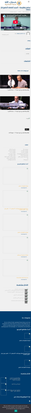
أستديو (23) (26, 160)
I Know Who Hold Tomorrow (22, 278)
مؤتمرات (27, 53)
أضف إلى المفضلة (6, 34)
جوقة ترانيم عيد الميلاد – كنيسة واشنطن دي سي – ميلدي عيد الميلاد (14, 379)
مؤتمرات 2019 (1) (12, 151)
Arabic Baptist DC (21, 34)
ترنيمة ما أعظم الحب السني (23, 232)
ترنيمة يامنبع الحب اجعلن (23, 186)
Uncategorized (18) (12, 160)
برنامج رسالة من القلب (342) (10, 157)
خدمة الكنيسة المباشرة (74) (22, 154)
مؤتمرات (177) (13, 152)
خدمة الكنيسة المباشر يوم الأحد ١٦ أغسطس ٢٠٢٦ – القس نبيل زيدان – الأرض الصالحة (16, 209)
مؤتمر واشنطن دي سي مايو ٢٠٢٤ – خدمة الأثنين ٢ (18, 90)
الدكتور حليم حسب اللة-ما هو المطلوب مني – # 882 (13, 390)
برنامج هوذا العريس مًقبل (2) (23, 157)
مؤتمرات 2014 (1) (24, 152)
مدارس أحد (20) (12, 149)
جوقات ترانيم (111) (12, 154)
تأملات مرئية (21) (12, 155)
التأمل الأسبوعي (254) (11, 158)
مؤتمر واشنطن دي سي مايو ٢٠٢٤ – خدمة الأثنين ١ (18, 111)
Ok (16, 410)
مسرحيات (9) (25, 149)
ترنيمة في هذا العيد (16, 384)
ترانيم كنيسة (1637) (24, 155)
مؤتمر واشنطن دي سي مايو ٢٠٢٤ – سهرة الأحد (19, 133)
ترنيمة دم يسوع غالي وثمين (22, 255)
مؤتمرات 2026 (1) (24, 151)
